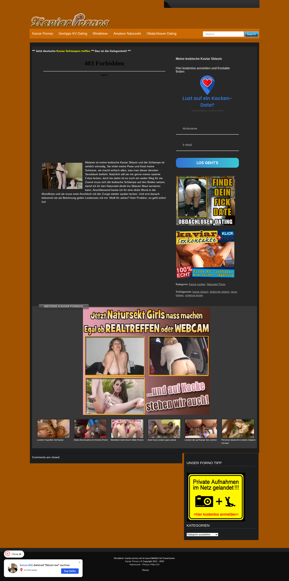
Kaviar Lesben (197, 284)
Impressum (135, 564)
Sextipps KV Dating (73, 33)
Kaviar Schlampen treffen (73, 51)
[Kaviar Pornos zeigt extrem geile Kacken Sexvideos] (74, 20)
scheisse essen (194, 295)
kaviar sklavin (200, 291)
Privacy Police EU (150, 564)
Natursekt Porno (216, 284)
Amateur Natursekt (127, 33)
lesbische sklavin (219, 291)
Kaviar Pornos (42, 33)
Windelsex (100, 33)
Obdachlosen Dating (161, 33)
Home (145, 570)
